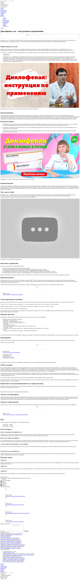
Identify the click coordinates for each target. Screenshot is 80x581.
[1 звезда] (2, 478)
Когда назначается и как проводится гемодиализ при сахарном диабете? (18, 554)
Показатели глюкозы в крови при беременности (10, 543)
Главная (2, 8)
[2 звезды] (7, 478)
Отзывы (2, 13)
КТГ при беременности (5, 536)
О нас (1, 9)
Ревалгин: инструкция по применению (11, 352)
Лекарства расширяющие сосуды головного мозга (11, 534)
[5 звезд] (21, 478)
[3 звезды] (12, 478)
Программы (3, 12)
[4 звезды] (16, 478)
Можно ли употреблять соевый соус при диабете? (13, 559)
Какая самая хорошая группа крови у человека (10, 548)
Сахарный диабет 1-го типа (9, 552)
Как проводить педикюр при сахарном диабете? (13, 561)
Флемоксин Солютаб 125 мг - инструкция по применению (15, 414)
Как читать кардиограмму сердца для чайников (10, 541)
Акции (1, 14)
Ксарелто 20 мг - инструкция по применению (15, 496)
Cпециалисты (3, 10)
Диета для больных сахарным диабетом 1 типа (13, 557)
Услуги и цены (3, 11)
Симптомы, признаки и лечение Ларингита (9, 539)
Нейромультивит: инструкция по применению (13, 294)
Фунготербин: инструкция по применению (15, 504)
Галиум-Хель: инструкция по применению (15, 521)
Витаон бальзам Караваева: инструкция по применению (18, 513)
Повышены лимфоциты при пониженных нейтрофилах (12, 545)
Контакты (2, 15)
